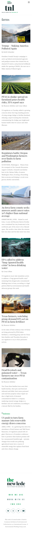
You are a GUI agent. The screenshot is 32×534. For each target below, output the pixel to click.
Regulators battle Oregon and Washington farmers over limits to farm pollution (15, 157)
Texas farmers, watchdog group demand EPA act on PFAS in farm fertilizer (15, 319)
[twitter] (18, 511)
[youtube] (23, 511)
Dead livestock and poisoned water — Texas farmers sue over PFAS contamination (14, 374)
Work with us (16, 499)
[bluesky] (8, 511)
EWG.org (16, 504)
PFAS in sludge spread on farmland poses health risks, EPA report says (15, 99)
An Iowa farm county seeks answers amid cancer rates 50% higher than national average (15, 211)
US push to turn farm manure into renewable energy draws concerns (14, 420)
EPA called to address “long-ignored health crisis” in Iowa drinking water (14, 263)
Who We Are (16, 495)
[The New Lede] (10, 9)
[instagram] (13, 511)
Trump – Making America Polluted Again (15, 47)
